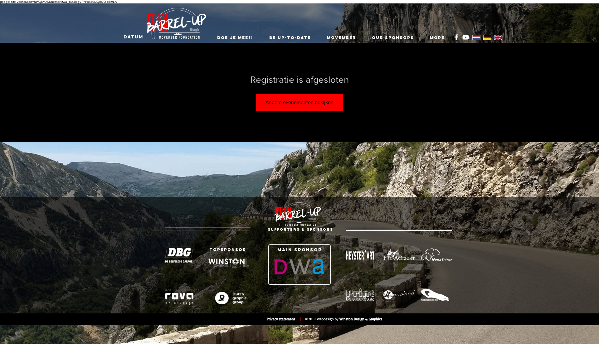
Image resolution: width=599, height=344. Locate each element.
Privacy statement (283, 319)
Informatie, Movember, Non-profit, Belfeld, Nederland (101, 319)
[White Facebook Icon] (456, 37)
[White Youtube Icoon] (466, 37)
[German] (487, 37)
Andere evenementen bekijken (299, 102)
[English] (498, 37)
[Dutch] (476, 37)
